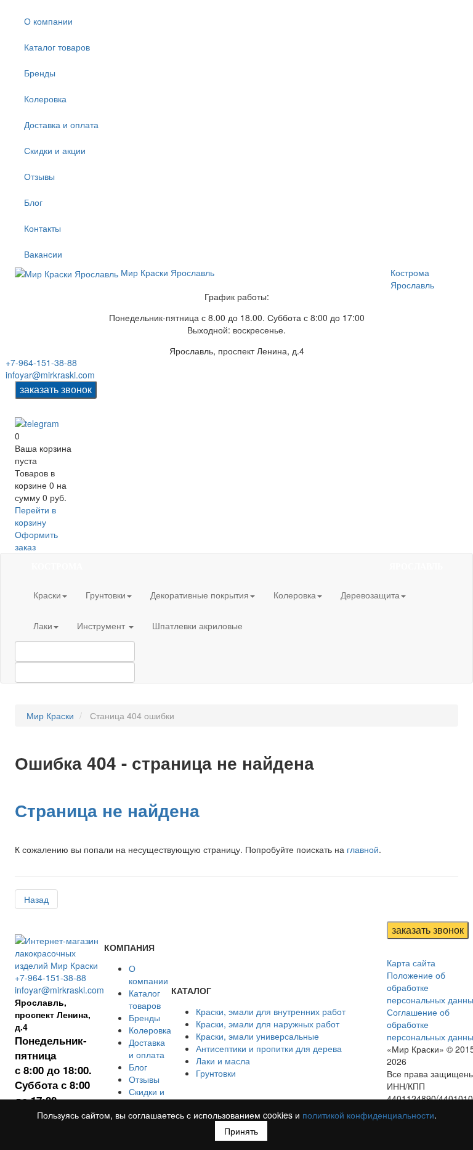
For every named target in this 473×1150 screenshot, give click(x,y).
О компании (48, 21)
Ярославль (412, 285)
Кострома (409, 272)
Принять (241, 1131)
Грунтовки (106, 595)
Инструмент (102, 625)
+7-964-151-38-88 (41, 362)
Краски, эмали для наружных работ (267, 1023)
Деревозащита (370, 595)
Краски (47, 595)
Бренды (39, 73)
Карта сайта (411, 962)
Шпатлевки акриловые (197, 625)
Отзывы (39, 176)
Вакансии (43, 254)
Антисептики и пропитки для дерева (269, 1048)
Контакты (42, 228)
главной (363, 849)
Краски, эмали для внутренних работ (271, 1011)
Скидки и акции (55, 150)
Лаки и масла (223, 1060)
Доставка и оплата (61, 124)
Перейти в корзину (35, 516)
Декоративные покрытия (199, 595)
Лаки (42, 625)
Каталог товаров (57, 47)
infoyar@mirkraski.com (50, 375)
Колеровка (45, 98)
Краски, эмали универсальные (257, 1036)
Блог (33, 202)
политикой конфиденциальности (368, 1115)
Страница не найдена (107, 810)
